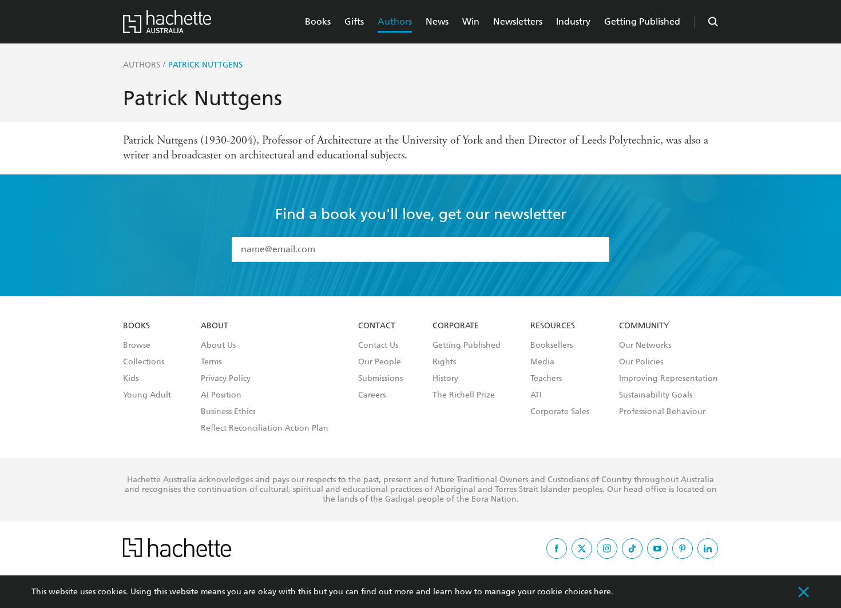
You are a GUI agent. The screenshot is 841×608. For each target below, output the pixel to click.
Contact (376, 326)
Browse (136, 345)
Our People (379, 362)
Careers (372, 395)
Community (644, 326)
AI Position (221, 395)
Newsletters (517, 21)
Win (470, 21)
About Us (218, 345)
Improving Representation (668, 379)
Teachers (546, 379)
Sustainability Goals (655, 395)
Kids (130, 379)
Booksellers (551, 345)
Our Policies (641, 362)
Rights (444, 362)
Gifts (354, 21)
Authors (395, 21)
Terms (211, 362)
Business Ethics (228, 412)
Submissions (380, 379)
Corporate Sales (559, 412)
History (445, 379)
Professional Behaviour (662, 412)
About (214, 326)
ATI (536, 395)
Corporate (456, 326)
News (437, 21)
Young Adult (147, 395)
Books (318, 21)
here (602, 592)
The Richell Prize (464, 395)
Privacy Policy (226, 379)
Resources (552, 326)
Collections (143, 362)
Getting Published (642, 21)
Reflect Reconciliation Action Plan (264, 428)
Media (542, 362)
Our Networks (645, 345)
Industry (573, 21)
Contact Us (378, 345)
